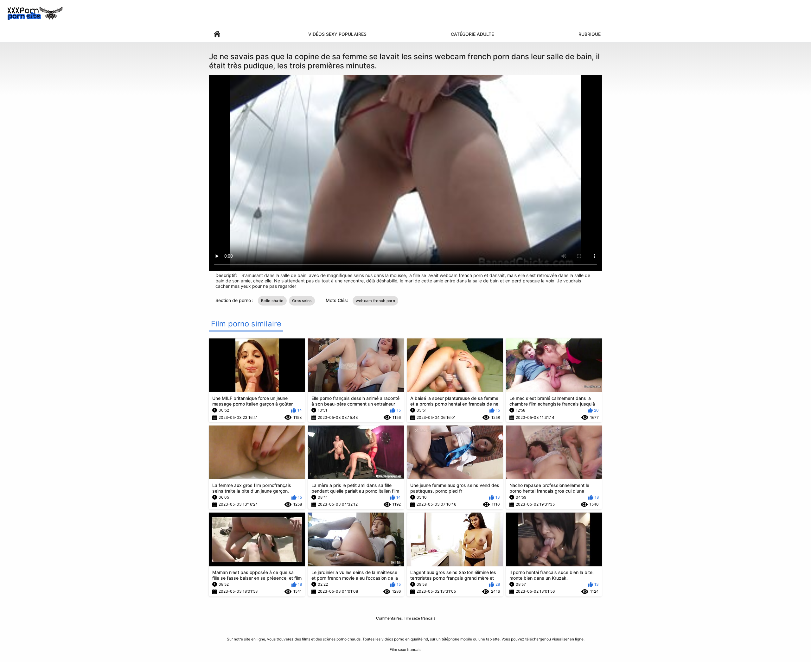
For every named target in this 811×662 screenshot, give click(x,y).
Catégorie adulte (472, 34)
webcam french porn (375, 300)
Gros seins (302, 300)
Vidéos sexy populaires (337, 34)
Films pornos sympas (217, 34)
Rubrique (589, 34)
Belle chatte (272, 300)
